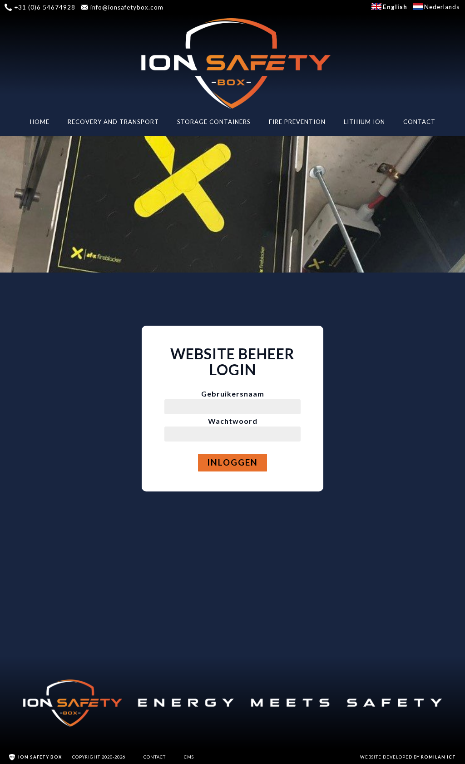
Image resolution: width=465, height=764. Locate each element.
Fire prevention (297, 121)
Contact (419, 121)
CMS (189, 756)
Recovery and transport (113, 121)
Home (39, 121)
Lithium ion (364, 121)
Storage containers (214, 121)
